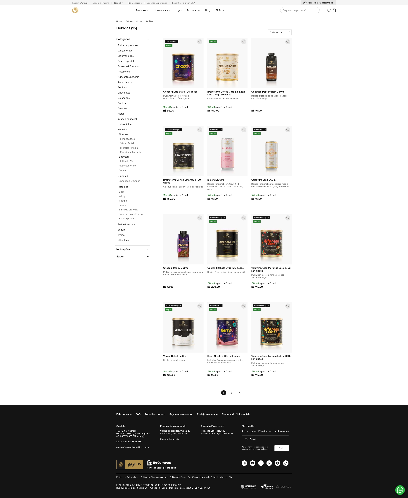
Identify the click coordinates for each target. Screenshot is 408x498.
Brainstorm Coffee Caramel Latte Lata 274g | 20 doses (226, 93)
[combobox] (300, 10)
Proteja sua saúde (207, 414)
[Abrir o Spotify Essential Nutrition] (277, 463)
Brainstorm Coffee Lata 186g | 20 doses (182, 181)
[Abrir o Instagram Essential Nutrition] (244, 463)
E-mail (252, 439)
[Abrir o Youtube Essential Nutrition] (252, 463)
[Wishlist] (329, 10)
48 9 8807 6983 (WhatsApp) (130, 436)
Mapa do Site (226, 477)
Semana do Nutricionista (236, 414)
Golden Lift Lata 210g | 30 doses (225, 268)
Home (119, 21)
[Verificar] (249, 487)
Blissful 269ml (215, 179)
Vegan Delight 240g (174, 356)
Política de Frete (178, 477)
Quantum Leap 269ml (263, 179)
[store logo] (76, 10)
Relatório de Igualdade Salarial (203, 477)
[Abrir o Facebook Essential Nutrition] (261, 463)
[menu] (180, 10)
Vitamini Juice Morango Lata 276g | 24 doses (271, 269)
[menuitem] (142, 10)
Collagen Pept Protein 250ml (267, 91)
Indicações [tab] (123, 249)
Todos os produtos (134, 21)
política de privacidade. (259, 449)
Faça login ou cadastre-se (320, 2)
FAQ (138, 414)
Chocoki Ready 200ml (175, 268)
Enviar (282, 448)
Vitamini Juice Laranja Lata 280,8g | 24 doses (271, 357)
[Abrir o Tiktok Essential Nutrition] (285, 463)
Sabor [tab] (120, 256)
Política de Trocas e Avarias (154, 477)
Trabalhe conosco (155, 414)
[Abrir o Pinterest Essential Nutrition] (269, 463)
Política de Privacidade (127, 477)
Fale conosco (123, 414)
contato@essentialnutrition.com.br (132, 447)
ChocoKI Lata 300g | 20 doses (180, 91)
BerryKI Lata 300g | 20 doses (223, 356)
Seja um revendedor (181, 414)
